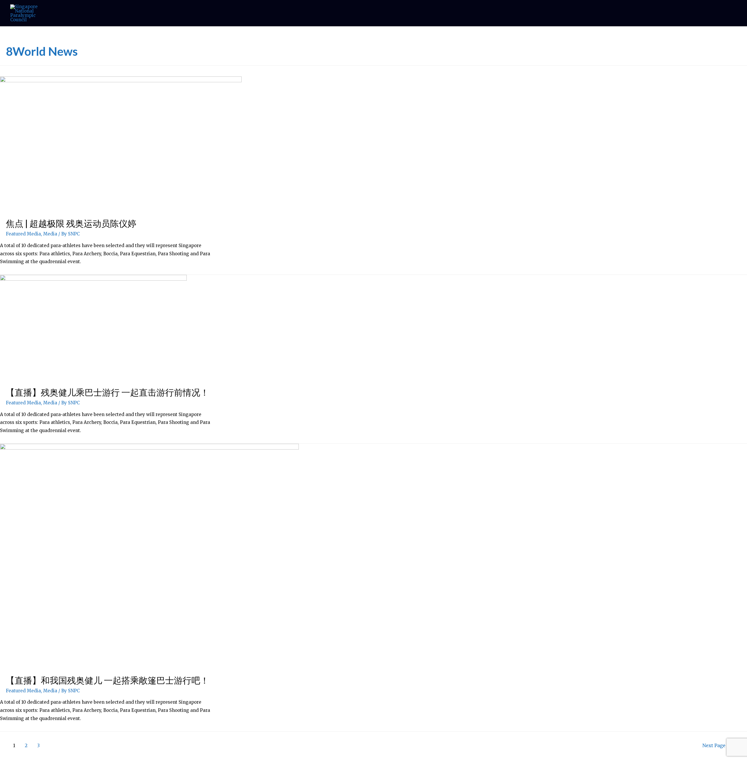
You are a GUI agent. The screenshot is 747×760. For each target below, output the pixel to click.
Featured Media (23, 234)
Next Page (716, 745)
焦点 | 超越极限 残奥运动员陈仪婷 (71, 223)
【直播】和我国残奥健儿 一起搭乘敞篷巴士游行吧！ (107, 680)
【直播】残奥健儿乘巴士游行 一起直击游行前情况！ (107, 392)
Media (50, 234)
